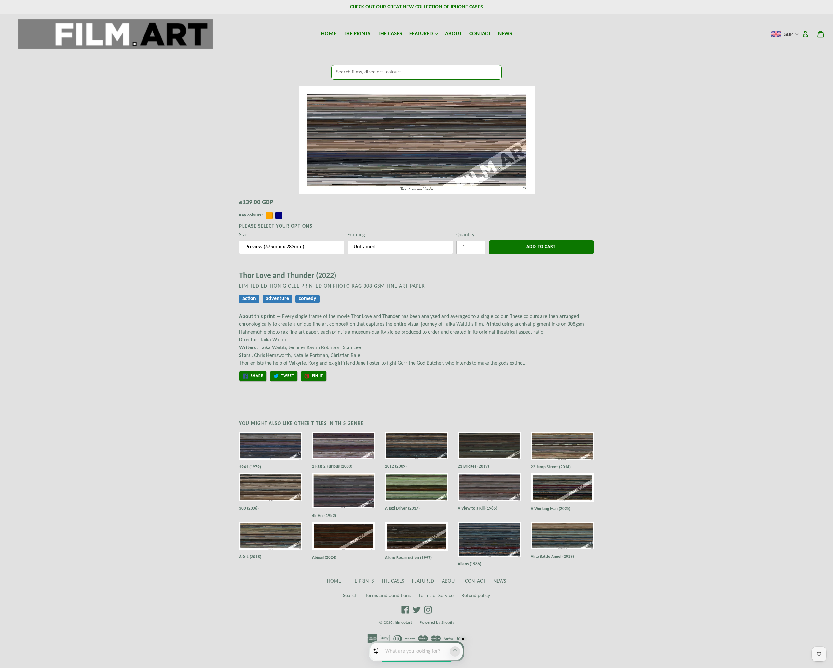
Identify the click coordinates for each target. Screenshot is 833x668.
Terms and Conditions (388, 595)
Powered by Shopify (437, 623)
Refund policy (475, 595)
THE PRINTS (357, 34)
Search (350, 595)
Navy (278, 215)
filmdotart (403, 623)
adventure (277, 299)
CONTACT (480, 34)
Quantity (465, 235)
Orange (269, 215)
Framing (356, 235)
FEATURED (425, 34)
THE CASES (390, 34)
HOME (328, 34)
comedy (307, 299)
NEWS (505, 34)
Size (243, 235)
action (249, 299)
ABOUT (453, 34)
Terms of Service (436, 595)
